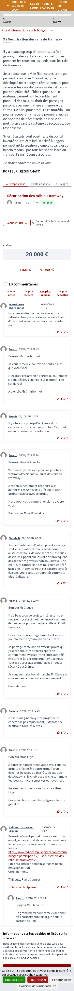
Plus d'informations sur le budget (24, 30)
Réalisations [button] (42, 184)
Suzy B (13, 416)
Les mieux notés (12, 293)
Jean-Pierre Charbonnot (16, 306)
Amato (13, 349)
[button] (22, 887)
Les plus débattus (62, 293)
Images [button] (64, 184)
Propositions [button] (17, 184)
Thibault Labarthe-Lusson (21, 829)
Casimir (13, 711)
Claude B (14, 538)
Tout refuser (37, 980)
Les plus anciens (45, 293)
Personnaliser (61, 980)
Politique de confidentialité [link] (37, 986)
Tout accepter (14, 980)
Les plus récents (28, 293)
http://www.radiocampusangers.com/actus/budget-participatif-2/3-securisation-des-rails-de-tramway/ (37, 856)
